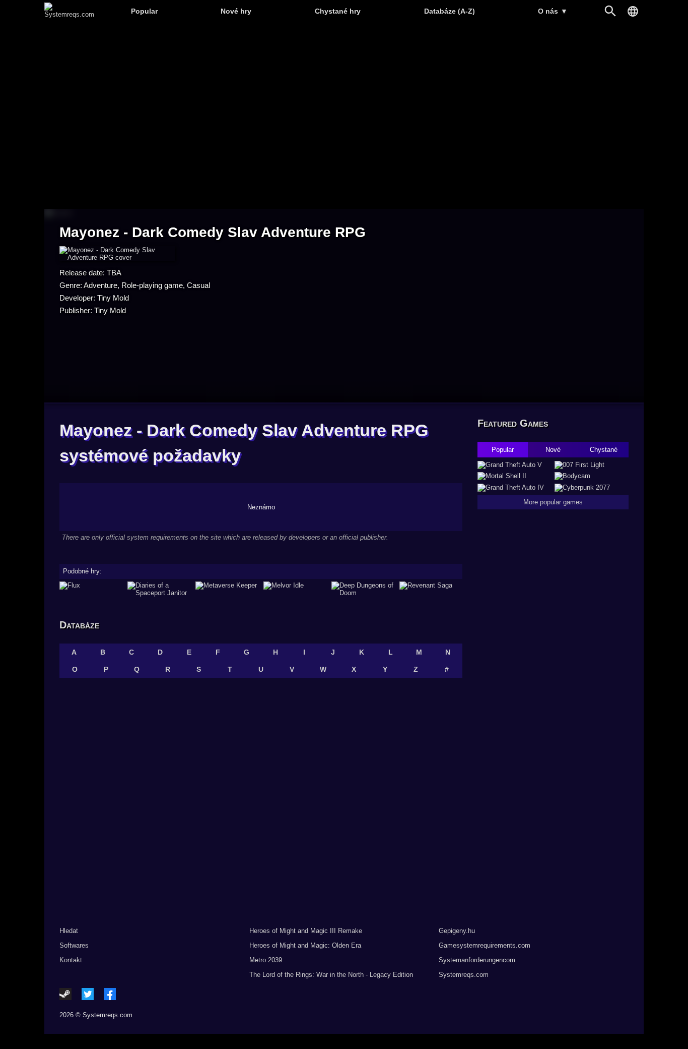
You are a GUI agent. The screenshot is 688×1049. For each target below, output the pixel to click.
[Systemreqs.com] (69, 14)
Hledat (68, 931)
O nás (553, 11)
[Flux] (90, 589)
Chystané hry (338, 11)
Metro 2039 (265, 960)
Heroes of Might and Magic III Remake (305, 931)
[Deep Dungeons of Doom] (362, 589)
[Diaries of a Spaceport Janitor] (158, 589)
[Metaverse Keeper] (226, 589)
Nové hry (236, 11)
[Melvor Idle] (294, 589)
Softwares (74, 945)
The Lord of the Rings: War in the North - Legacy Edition (331, 974)
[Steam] (65, 994)
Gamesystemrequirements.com (484, 945)
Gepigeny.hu (457, 931)
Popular (144, 11)
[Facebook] (110, 994)
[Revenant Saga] (430, 589)
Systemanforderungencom (477, 960)
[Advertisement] (344, 116)
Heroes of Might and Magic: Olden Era (305, 945)
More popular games (553, 502)
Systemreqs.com (464, 974)
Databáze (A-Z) (449, 11)
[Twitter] (88, 994)
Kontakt (70, 960)
